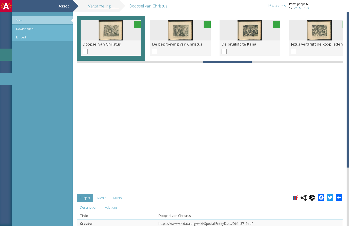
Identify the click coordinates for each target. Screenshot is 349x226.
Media (101, 198)
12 (290, 8)
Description (88, 207)
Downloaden (25, 29)
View (19, 20)
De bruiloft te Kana (239, 44)
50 (300, 8)
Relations (111, 207)
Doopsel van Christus (102, 44)
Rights (117, 198)
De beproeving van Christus (177, 44)
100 (306, 8)
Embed (21, 37)
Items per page (299, 4)
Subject (85, 198)
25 (295, 8)
